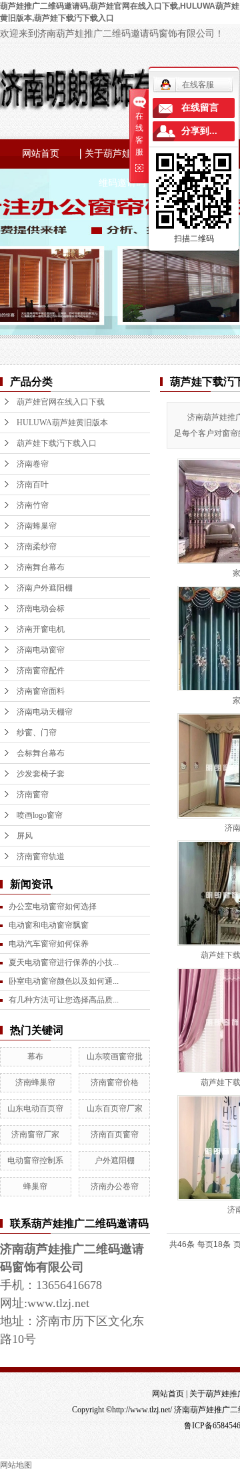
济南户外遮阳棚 (45, 588)
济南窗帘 (33, 794)
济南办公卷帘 (115, 1186)
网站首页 (40, 154)
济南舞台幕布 (41, 567)
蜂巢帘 (35, 1186)
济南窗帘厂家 (35, 1134)
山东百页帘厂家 (115, 1108)
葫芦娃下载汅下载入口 (57, 443)
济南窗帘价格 (115, 1082)
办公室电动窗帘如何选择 (53, 906)
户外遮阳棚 (115, 1160)
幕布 (35, 1056)
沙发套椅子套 (41, 773)
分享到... (199, 131)
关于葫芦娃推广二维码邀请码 (122, 159)
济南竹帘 (33, 505)
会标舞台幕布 (41, 753)
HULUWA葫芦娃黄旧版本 (62, 422)
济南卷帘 (33, 464)
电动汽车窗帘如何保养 (49, 943)
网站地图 (16, 1465)
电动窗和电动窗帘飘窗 (49, 925)
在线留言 (200, 108)
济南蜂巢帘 (37, 526)
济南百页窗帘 (115, 1134)
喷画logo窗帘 (40, 815)
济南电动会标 (41, 608)
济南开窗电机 (41, 629)
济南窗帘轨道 (41, 856)
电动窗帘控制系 (35, 1160)
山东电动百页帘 (35, 1108)
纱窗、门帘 (37, 732)
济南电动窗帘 (41, 650)
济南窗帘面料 (41, 691)
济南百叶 (33, 484)
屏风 (25, 835)
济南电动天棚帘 (45, 712)
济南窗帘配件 (41, 670)
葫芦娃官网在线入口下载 (61, 402)
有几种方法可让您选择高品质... (64, 999)
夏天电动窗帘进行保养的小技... (64, 962)
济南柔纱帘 (37, 546)
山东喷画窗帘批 (115, 1056)
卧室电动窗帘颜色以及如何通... (64, 981)
